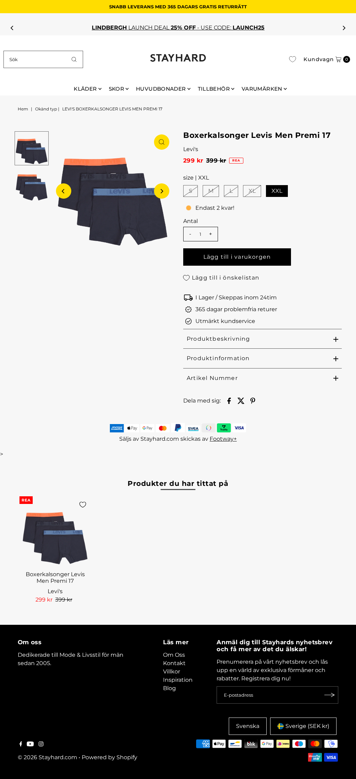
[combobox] (43, 59)
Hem (23, 108)
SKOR (116, 88)
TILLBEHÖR (214, 88)
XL (252, 191)
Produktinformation (218, 358)
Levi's (190, 149)
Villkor (171, 671)
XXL (277, 191)
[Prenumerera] (329, 695)
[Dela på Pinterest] (253, 400)
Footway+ (223, 439)
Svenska (247, 726)
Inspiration (178, 680)
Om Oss (174, 655)
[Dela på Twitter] (241, 400)
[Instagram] (41, 744)
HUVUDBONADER (161, 88)
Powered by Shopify (109, 757)
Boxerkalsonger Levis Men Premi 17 (55, 577)
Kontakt (174, 663)
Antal (190, 221)
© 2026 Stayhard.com (47, 757)
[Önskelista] (292, 59)
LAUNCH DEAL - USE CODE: (178, 27)
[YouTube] (30, 744)
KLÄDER (85, 88)
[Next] (344, 27)
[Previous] (12, 27)
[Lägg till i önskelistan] (82, 504)
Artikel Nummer (212, 378)
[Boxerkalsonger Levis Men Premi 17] (55, 532)
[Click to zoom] (161, 142)
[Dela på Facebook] (229, 400)
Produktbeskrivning (218, 338)
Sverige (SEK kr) (307, 726)
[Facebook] (20, 744)
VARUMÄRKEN (262, 88)
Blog (169, 688)
